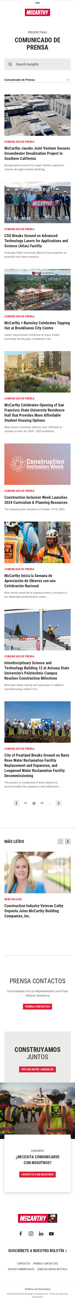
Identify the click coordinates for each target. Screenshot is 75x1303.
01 (25, 803)
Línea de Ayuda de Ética (52, 1269)
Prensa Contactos (37, 1006)
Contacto (23, 1263)
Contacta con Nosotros (37, 1174)
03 (42, 803)
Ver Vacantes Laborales (37, 1069)
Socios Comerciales (21, 1269)
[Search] (10, 64)
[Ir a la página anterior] (16, 803)
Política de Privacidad (37, 1289)
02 (34, 803)
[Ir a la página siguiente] (59, 803)
